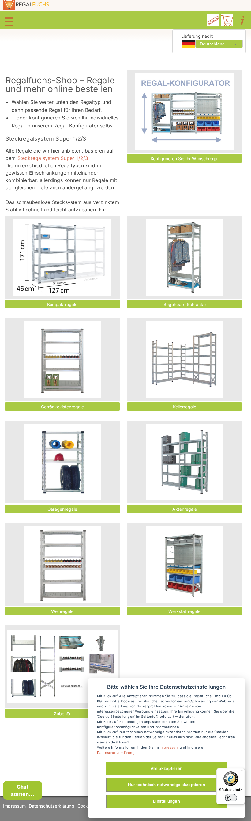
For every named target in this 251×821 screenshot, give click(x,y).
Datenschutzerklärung (51, 805)
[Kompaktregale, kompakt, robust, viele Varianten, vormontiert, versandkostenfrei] (62, 257)
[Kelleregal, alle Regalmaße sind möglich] (184, 359)
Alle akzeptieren (166, 768)
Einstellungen (166, 801)
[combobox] (219, 44)
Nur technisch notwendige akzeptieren (166, 784)
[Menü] (241, 771)
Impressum (14, 805)
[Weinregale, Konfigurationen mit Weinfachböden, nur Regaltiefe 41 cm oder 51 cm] (62, 564)
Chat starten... (23, 790)
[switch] (231, 797)
